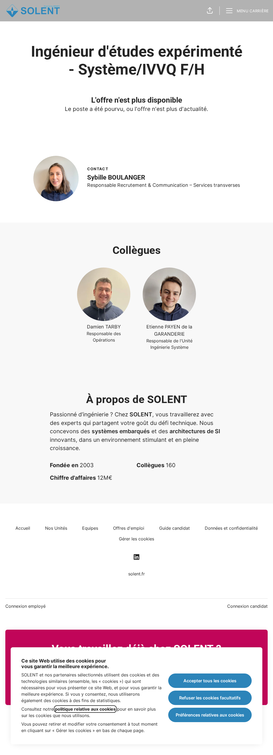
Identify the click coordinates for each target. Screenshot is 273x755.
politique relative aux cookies (85, 709)
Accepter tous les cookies (209, 680)
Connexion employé (25, 606)
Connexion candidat (247, 606)
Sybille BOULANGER (116, 177)
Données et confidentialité (231, 528)
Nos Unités (56, 528)
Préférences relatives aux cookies (210, 715)
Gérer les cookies (136, 538)
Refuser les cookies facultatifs (210, 697)
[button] (209, 10)
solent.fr (136, 573)
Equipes (90, 528)
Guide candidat (174, 528)
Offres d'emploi (128, 528)
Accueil (22, 528)
